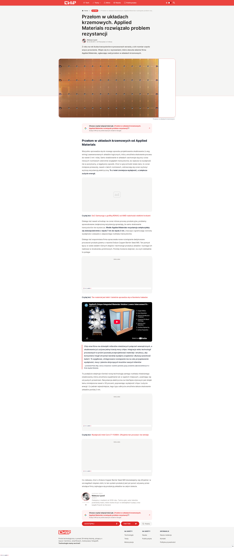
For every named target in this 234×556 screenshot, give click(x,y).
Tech (87, 3)
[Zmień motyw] (169, 3)
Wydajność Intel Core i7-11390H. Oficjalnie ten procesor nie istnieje (120, 435)
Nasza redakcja (166, 535)
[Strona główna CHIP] (70, 3)
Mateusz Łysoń (92, 40)
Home (86, 11)
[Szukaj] (174, 2)
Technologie (128, 535)
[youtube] (86, 505)
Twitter (126, 524)
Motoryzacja (129, 542)
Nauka (118, 3)
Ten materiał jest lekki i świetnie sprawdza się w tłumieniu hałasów (120, 297)
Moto (108, 3)
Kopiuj (147, 524)
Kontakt (163, 539)
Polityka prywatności (168, 542)
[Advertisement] (117, 274)
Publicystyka (131, 3)
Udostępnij (89, 524)
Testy (97, 3)
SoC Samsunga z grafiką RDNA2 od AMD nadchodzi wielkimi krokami (121, 216)
